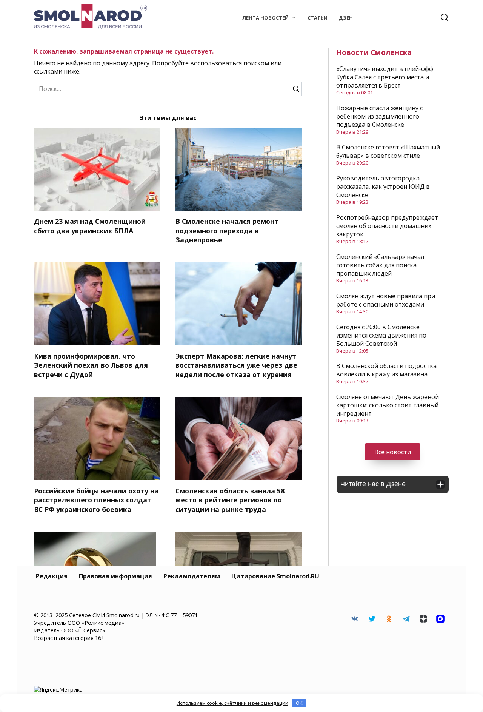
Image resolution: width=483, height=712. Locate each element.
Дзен (346, 17)
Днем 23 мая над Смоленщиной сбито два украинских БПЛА (90, 226)
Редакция (52, 576)
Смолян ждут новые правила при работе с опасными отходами (385, 300)
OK (299, 703)
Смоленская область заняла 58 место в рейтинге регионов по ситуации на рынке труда (230, 500)
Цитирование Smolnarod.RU (275, 576)
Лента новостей (265, 17)
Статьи (318, 17)
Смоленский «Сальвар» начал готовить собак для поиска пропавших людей (380, 265)
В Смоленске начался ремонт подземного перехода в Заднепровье (226, 230)
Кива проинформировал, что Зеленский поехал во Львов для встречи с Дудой (91, 365)
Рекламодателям (191, 576)
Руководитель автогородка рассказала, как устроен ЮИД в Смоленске (383, 186)
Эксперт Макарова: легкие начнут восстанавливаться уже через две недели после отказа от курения (236, 365)
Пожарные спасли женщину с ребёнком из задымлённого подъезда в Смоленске (379, 116)
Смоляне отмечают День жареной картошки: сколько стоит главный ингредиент (387, 405)
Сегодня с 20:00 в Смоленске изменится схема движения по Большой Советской (381, 335)
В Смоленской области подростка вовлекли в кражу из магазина (386, 370)
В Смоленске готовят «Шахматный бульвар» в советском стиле (388, 151)
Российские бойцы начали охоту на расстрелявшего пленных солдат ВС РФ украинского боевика (96, 500)
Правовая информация (115, 576)
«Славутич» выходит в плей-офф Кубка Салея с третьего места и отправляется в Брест (384, 77)
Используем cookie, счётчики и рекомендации (232, 703)
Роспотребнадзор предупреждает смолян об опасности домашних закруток (387, 225)
